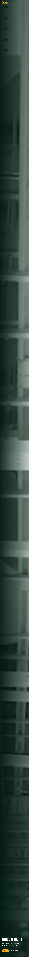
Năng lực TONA (15, 950)
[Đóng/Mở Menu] (26, 2)
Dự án (5, 950)
